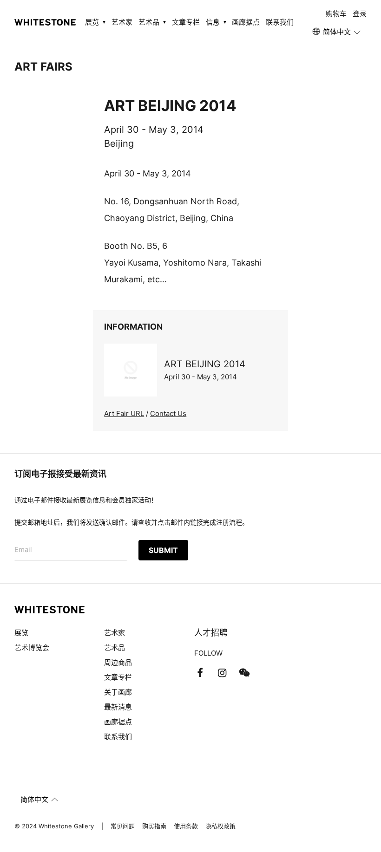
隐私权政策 (220, 826)
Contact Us (168, 413)
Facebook (199, 672)
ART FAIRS (43, 66)
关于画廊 (118, 692)
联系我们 (280, 22)
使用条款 (186, 826)
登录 (360, 13)
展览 (21, 632)
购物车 (336, 13)
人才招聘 (211, 632)
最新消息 (118, 706)
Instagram (222, 672)
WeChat (244, 672)
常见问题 (123, 826)
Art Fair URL (124, 413)
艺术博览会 (31, 647)
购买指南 (154, 826)
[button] (337, 32)
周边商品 (118, 662)
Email (23, 549)
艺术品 (114, 647)
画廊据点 (246, 22)
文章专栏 (186, 22)
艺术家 (122, 22)
